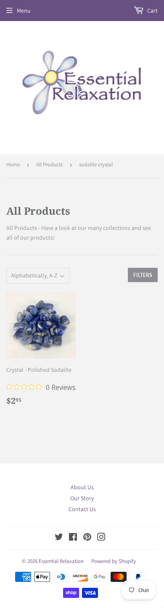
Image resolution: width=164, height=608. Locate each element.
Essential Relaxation (61, 561)
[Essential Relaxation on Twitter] (59, 538)
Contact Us (82, 509)
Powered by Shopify (113, 561)
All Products (49, 164)
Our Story (82, 498)
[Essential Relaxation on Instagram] (101, 538)
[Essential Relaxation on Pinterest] (87, 538)
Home (13, 164)
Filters (142, 275)
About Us (82, 487)
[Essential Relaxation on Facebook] (73, 538)
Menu (24, 10)
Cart (152, 10)
